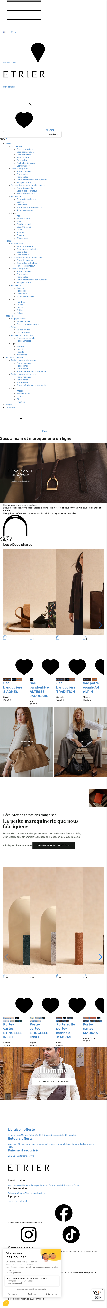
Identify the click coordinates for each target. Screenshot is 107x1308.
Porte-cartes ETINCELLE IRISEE (12, 1030)
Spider (20, 310)
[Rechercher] (24, 108)
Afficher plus (22, 238)
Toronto (20, 352)
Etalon (19, 229)
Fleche (20, 304)
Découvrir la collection (53, 1081)
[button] (101, 625)
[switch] (98, 1297)
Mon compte (9, 87)
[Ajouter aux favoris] (24, 677)
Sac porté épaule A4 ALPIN (91, 687)
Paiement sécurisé (16, 1193)
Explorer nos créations (53, 845)
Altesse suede (23, 218)
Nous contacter (15, 1185)
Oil (18, 399)
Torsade (21, 235)
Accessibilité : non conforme (66, 1185)
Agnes (20, 216)
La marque (12, 1201)
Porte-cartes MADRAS (90, 1028)
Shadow (20, 232)
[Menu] (102, 1290)
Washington (22, 354)
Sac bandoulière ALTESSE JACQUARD (39, 689)
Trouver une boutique (35, 1193)
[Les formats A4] (26, 742)
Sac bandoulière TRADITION (65, 687)
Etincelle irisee (23, 393)
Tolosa (20, 313)
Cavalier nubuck (24, 224)
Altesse (20, 391)
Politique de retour (39, 1185)
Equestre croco (24, 227)
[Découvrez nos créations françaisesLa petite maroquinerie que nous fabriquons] (98, 798)
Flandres (21, 302)
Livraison (26, 1185)
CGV (51, 1185)
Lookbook (10, 407)
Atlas (19, 221)
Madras (20, 396)
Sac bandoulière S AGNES (12, 687)
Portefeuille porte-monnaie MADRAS (65, 1030)
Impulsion (21, 307)
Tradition (21, 402)
